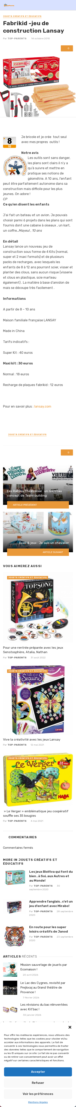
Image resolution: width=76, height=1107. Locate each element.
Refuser (38, 1083)
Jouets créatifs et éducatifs (22, 16)
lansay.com (42, 406)
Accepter (38, 1072)
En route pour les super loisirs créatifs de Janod (48, 929)
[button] (70, 1027)
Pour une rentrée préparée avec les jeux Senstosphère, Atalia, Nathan (33, 650)
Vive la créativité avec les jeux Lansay (31, 739)
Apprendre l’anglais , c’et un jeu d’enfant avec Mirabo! (51, 904)
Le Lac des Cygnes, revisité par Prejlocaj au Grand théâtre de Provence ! (42, 987)
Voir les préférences (38, 1094)
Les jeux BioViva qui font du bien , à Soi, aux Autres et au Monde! (51, 876)
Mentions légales (38, 1102)
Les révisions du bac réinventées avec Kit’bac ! (44, 1007)
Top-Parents (17, 38)
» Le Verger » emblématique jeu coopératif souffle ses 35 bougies (36, 813)
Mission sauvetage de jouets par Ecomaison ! (43, 967)
